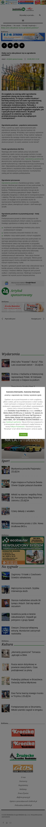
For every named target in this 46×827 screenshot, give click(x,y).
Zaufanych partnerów (13, 422)
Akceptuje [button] (23, 434)
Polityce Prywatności (17, 427)
